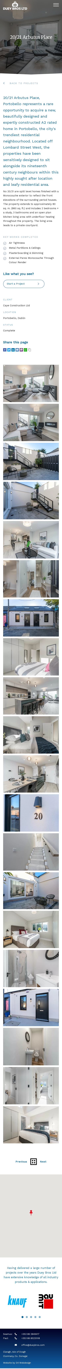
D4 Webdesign (23, 1363)
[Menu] (56, 5)
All (33, 1161)
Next (43, 1161)
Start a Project (17, 283)
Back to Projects (21, 83)
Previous (21, 1161)
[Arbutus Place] (31, 383)
